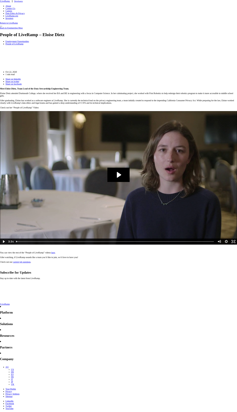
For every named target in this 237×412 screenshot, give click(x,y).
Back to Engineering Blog (11, 28)
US (12, 369)
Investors (9, 18)
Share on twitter (12, 81)
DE (12, 372)
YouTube (9, 408)
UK (12, 384)
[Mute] (219, 242)
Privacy (8, 391)
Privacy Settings (12, 394)
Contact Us (10, 8)
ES (12, 374)
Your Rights (10, 389)
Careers (8, 11)
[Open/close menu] (1, 26)
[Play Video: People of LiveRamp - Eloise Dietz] (118, 175)
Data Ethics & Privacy (15, 13)
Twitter (8, 406)
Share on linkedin (13, 79)
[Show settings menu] (226, 242)
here (53, 252)
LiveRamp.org (11, 16)
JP (12, 382)
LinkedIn (9, 401)
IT (12, 379)
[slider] (115, 242)
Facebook (9, 403)
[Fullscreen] (233, 242)
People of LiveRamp (14, 44)
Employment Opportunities (17, 41)
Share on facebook (13, 84)
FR (12, 377)
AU (7, 367)
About (8, 6)
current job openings (22, 262)
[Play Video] (3, 242)
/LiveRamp (5, 1)
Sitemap (8, 396)
